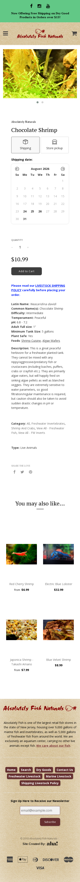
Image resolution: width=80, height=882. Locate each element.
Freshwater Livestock (25, 776)
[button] (17, 169)
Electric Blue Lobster (58, 584)
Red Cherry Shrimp (21, 584)
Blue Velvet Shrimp (58, 660)
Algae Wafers (51, 341)
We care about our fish (53, 746)
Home (11, 770)
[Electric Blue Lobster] (58, 554)
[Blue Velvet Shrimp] (58, 629)
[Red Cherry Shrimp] (21, 554)
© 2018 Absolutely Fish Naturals (38, 838)
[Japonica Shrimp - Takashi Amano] (21, 629)
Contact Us (65, 770)
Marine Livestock (58, 776)
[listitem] (25, 145)
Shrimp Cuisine (31, 341)
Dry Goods (43, 770)
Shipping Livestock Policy (40, 783)
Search (26, 770)
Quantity (17, 239)
